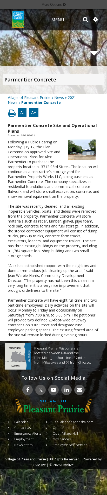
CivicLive (39, 464)
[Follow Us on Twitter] (40, 390)
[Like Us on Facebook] (27, 390)
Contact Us (22, 427)
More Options (52, 5)
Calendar (21, 422)
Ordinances (62, 439)
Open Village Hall (65, 433)
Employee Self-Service (70, 444)
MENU (57, 20)
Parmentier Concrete (30, 79)
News (59, 97)
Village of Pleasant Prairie (29, 97)
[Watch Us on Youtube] (53, 390)
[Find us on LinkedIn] (66, 390)
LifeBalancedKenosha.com (73, 422)
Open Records (64, 427)
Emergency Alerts (27, 433)
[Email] (79, 390)
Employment (24, 439)
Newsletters (23, 444)
